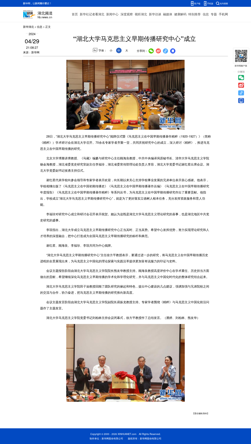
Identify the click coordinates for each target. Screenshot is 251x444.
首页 (75, 14)
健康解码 (180, 14)
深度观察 (127, 14)
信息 (206, 14)
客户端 (197, 3)
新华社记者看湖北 (92, 14)
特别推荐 (194, 14)
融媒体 (167, 14)
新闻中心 (112, 14)
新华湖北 (28, 27)
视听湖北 (141, 14)
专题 (214, 14)
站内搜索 (224, 3)
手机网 (223, 14)
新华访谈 (155, 14)
